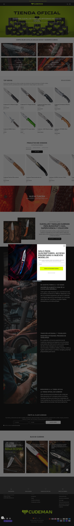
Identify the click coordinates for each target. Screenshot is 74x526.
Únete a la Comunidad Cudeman (51, 268)
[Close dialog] (64, 246)
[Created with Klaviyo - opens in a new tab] (37, 281)
